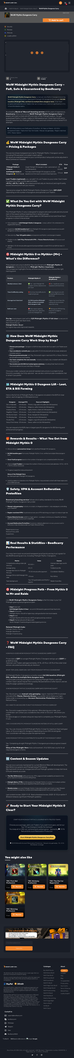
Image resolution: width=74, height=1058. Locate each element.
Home (6, 8)
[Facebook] (37, 1055)
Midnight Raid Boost (16, 618)
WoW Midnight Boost (49, 988)
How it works (64, 986)
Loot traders (9, 55)
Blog (62, 978)
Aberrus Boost (47, 1003)
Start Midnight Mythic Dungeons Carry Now (37, 837)
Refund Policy (11, 532)
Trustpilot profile (55, 568)
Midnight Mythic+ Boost (17, 613)
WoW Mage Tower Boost (50, 985)
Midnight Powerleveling (14, 634)
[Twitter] (32, 1055)
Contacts (63, 973)
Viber (9, 1030)
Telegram (10, 1026)
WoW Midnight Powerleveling (19, 622)
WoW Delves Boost (48, 973)
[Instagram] (41, 1055)
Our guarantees (65, 981)
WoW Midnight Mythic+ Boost (28, 8)
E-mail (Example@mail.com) (13, 942)
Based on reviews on (24, 1039)
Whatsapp (11, 1023)
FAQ (62, 976)
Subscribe (19, 948)
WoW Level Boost (48, 980)
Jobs (64, 970)
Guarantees (10, 534)
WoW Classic (47, 1008)
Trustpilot (6, 1039)
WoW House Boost (48, 978)
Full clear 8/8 (10, 42)
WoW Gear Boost (48, 975)
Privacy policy (64, 983)
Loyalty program (65, 993)
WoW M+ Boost (13, 8)
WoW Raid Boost (48, 995)
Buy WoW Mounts (48, 970)
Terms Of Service (65, 988)
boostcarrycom (12, 1019)
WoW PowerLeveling (49, 990)
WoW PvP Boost (48, 993)
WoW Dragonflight (48, 1000)
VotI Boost (46, 1005)
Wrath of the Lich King (49, 998)
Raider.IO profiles (55, 581)
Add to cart (57, 20)
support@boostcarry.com (15, 1015)
